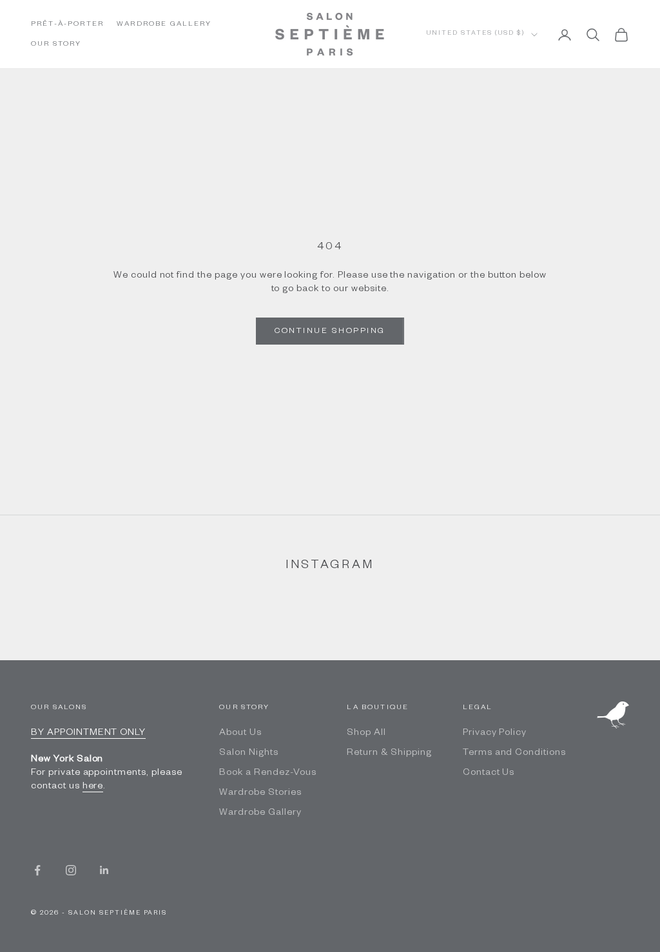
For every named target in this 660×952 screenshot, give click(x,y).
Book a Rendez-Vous (267, 773)
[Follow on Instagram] (70, 870)
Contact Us (489, 773)
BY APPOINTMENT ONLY (88, 733)
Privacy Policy (495, 733)
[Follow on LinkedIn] (104, 870)
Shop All (366, 733)
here (93, 787)
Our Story (56, 44)
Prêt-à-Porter (67, 24)
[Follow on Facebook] (37, 870)
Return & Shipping (389, 753)
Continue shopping (330, 331)
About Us (240, 733)
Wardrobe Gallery (164, 24)
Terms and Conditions (514, 753)
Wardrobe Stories (260, 793)
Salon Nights (248, 753)
